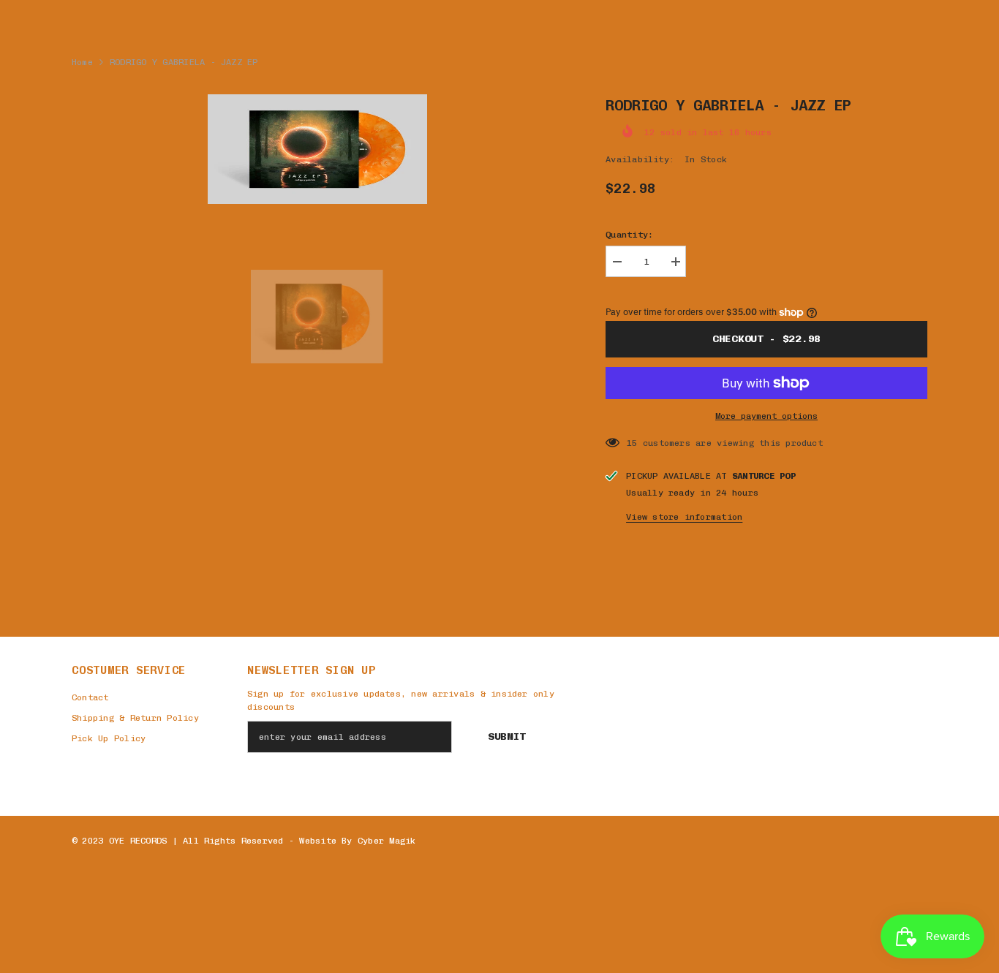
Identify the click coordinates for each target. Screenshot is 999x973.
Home (82, 62)
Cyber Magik (387, 841)
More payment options (766, 416)
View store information (684, 517)
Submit (507, 736)
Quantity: (629, 235)
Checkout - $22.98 (766, 339)
